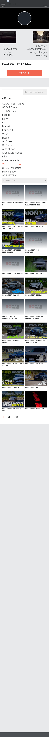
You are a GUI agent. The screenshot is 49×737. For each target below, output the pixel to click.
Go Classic (7, 145)
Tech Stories (9, 111)
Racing (6, 137)
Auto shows (8, 149)
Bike (4, 156)
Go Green (7, 141)
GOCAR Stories (10, 107)
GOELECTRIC (9, 175)
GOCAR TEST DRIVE (13, 103)
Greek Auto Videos (12, 152)
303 (16, 417)
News (5, 118)
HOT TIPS (7, 115)
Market (6, 126)
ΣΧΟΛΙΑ (24, 73)
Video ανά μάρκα (11, 164)
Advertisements (10, 160)
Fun (4, 122)
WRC (5, 133)
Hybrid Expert (9, 171)
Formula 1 (7, 130)
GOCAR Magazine (11, 167)
